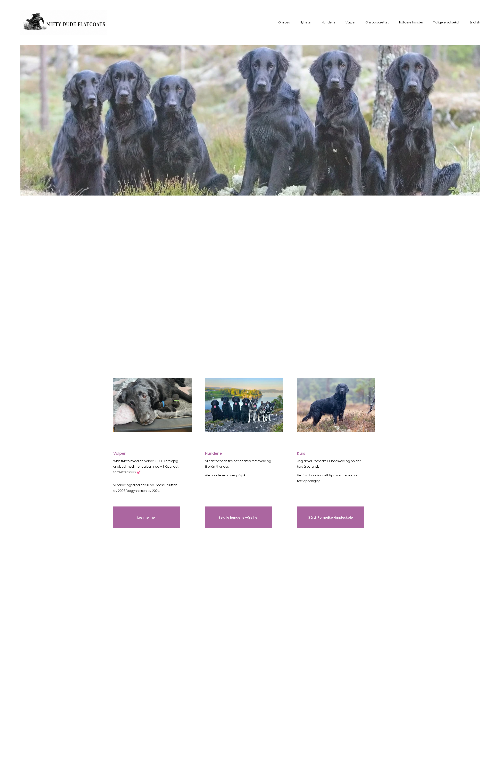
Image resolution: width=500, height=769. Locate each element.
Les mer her (146, 517)
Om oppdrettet (377, 22)
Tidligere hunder (411, 22)
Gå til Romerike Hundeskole (330, 517)
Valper (350, 22)
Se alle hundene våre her (238, 517)
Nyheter (306, 22)
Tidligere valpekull (446, 22)
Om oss (284, 22)
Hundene (329, 22)
